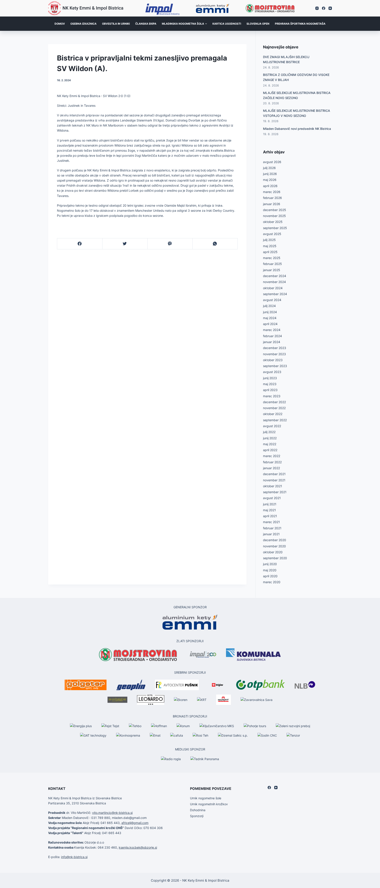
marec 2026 (271, 192)
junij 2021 (269, 504)
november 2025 (274, 216)
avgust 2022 (272, 426)
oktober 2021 (272, 486)
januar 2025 (271, 270)
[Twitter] (125, 243)
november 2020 (274, 546)
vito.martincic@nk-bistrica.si (112, 812)
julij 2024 (269, 306)
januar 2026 (271, 204)
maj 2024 (269, 318)
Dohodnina (197, 810)
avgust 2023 (272, 372)
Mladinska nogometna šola (183, 23)
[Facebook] (323, 8)
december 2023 (274, 348)
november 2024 (274, 282)
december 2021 (274, 474)
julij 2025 (269, 240)
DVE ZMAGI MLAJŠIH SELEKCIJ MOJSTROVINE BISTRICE (286, 59)
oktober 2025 (273, 222)
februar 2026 (272, 198)
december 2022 (274, 402)
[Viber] (170, 243)
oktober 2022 (272, 414)
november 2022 (274, 408)
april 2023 (270, 390)
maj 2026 (269, 180)
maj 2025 (269, 246)
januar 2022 (271, 468)
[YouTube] (330, 8)
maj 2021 (269, 510)
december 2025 (274, 210)
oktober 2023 (273, 360)
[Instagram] (317, 8)
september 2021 (275, 492)
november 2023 (274, 354)
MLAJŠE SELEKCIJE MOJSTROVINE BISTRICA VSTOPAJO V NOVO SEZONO (296, 113)
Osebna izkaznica (83, 23)
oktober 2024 (273, 288)
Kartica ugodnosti (226, 23)
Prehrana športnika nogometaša (300, 23)
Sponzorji (196, 816)
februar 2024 (272, 336)
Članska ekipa (145, 23)
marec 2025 (271, 258)
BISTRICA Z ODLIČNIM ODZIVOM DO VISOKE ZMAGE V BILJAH (296, 77)
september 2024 (275, 294)
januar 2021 (271, 534)
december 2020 (274, 540)
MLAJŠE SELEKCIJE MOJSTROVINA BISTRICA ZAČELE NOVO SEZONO (297, 95)
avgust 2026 (272, 162)
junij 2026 (270, 174)
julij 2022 (269, 432)
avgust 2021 (272, 498)
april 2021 (270, 516)
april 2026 (270, 186)
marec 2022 (271, 456)
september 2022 (275, 420)
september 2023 (275, 366)
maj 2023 (269, 384)
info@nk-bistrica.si (74, 857)
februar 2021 (272, 528)
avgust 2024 (272, 300)
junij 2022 (270, 438)
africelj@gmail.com (134, 823)
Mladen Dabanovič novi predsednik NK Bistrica (297, 129)
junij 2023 (270, 378)
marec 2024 (271, 330)
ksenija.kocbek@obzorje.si (138, 847)
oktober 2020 (273, 552)
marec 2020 (271, 582)
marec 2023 (271, 396)
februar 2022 (272, 462)
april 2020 (270, 576)
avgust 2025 (272, 234)
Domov (60, 23)
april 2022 (270, 450)
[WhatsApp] (215, 243)
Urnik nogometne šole (205, 798)
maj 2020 (269, 570)
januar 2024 (271, 342)
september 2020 (275, 558)
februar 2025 (272, 264)
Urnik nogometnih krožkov (209, 804)
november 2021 (274, 480)
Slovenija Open (258, 23)
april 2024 (270, 324)
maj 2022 (269, 444)
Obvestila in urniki (116, 23)
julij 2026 (269, 168)
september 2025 (275, 228)
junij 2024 (270, 312)
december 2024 (274, 276)
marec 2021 (271, 522)
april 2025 (270, 252)
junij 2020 (270, 564)
